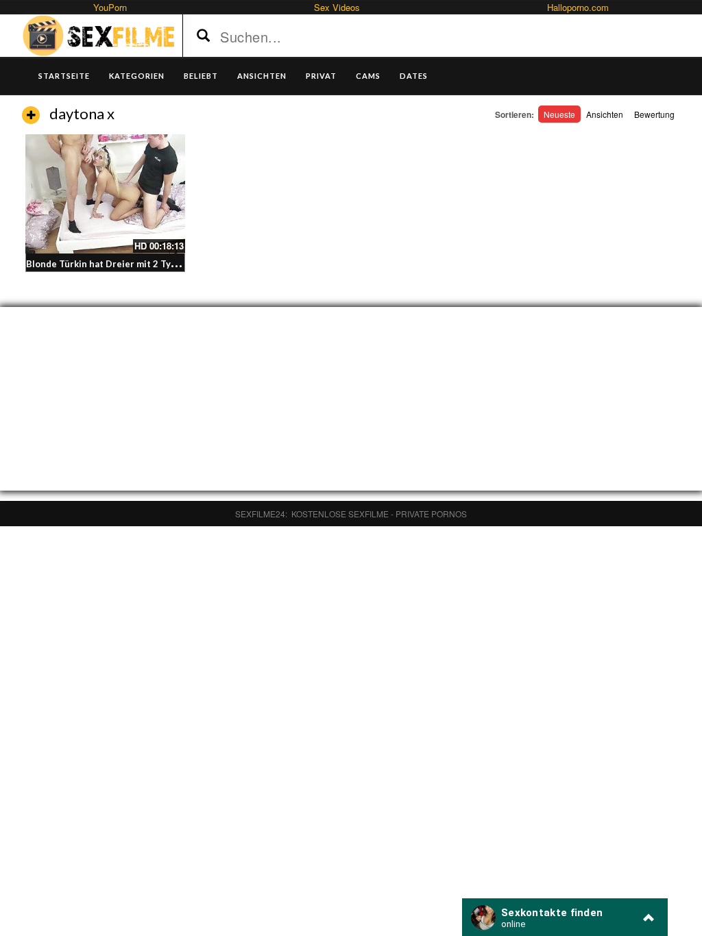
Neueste (559, 114)
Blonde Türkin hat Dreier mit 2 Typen (106, 263)
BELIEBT (201, 75)
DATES (414, 75)
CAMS (368, 75)
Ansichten (604, 114)
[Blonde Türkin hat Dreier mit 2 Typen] (105, 194)
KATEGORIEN (137, 75)
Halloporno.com (578, 7)
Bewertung (654, 114)
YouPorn (110, 7)
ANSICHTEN (262, 75)
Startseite (64, 75)
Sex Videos (337, 7)
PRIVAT (321, 75)
